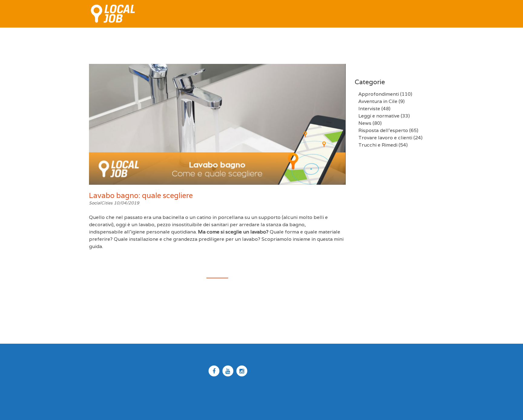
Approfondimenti (378, 94)
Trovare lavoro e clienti (385, 137)
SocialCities (101, 203)
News (364, 123)
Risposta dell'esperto (383, 130)
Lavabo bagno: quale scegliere (141, 195)
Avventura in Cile (377, 101)
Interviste (369, 108)
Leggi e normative (379, 116)
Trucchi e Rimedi (377, 145)
